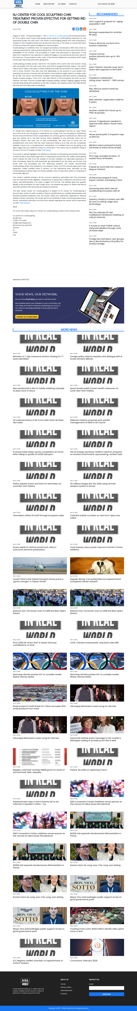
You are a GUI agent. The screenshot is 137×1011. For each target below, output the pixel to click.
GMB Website (24, 203)
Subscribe (107, 994)
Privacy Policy (65, 987)
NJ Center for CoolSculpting (57, 36)
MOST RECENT (49, 4)
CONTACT (73, 4)
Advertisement (66, 990)
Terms (63, 984)
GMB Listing (46, 150)
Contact (63, 994)
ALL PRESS (62, 4)
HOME (37, 4)
